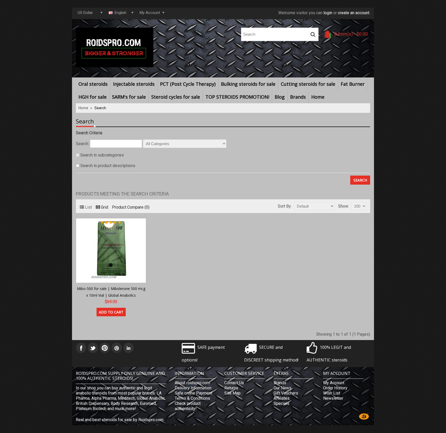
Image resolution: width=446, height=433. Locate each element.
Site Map (232, 393)
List (88, 207)
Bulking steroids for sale (248, 84)
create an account (353, 12)
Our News (282, 387)
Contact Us (234, 382)
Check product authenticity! (188, 406)
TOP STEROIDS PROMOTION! (237, 97)
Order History (335, 387)
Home (317, 97)
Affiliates (282, 398)
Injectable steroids (134, 84)
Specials (281, 403)
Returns (231, 387)
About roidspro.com (192, 382)
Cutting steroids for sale (308, 84)
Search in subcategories (102, 155)
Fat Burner (353, 84)
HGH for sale (92, 97)
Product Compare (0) (130, 207)
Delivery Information (193, 387)
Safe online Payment (193, 393)
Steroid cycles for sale (175, 97)
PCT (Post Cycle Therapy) (188, 84)
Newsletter (333, 398)
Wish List (331, 393)
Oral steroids (93, 84)
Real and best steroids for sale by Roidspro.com (119, 419)
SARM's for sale (129, 97)
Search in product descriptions (107, 165)
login (327, 12)
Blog (280, 97)
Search (100, 108)
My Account (333, 382)
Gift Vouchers (286, 393)
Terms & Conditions (192, 398)
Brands (298, 97)
